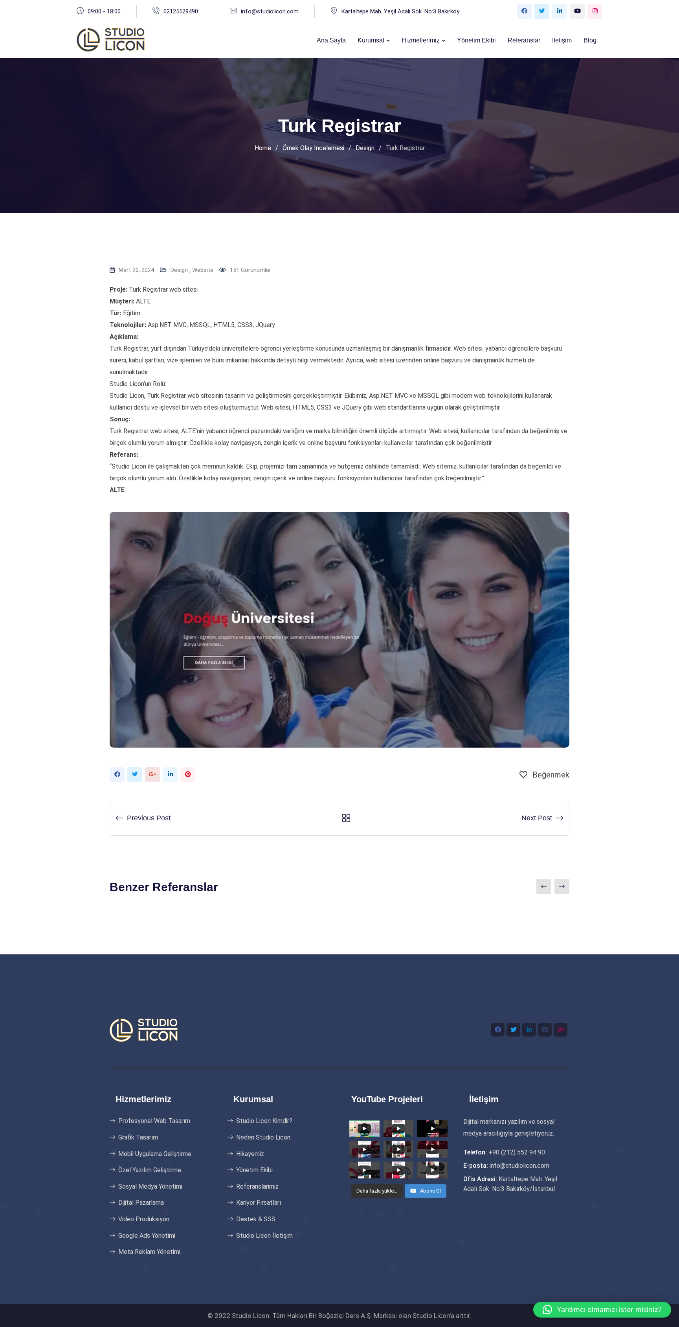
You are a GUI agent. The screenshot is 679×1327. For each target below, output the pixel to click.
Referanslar (524, 40)
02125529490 (180, 11)
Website (202, 270)
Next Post (536, 818)
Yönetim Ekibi (476, 40)
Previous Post (149, 818)
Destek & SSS (255, 1219)
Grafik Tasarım (138, 1137)
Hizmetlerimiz (421, 40)
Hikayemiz (250, 1154)
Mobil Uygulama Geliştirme (154, 1154)
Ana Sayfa (331, 40)
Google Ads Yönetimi (146, 1235)
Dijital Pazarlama (141, 1202)
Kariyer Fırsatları (258, 1202)
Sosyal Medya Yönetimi (150, 1186)
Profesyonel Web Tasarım (154, 1121)
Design (179, 270)
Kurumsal (371, 40)
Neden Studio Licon (263, 1137)
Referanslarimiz (257, 1186)
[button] (602, 1310)
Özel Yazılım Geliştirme (149, 1170)
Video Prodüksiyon (143, 1219)
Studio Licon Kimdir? (264, 1121)
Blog (590, 40)
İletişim (562, 40)
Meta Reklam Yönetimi (149, 1251)
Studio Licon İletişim (264, 1235)
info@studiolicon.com (270, 11)
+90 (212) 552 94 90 (516, 1152)
